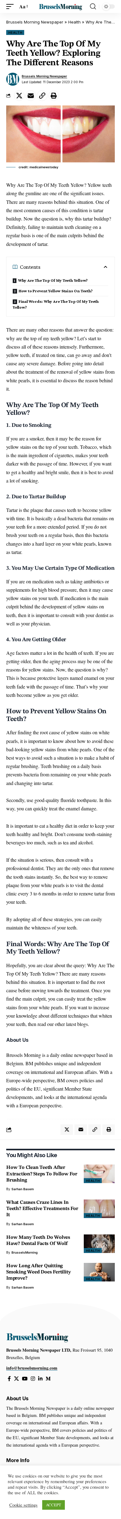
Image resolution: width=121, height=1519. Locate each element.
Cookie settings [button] (23, 1505)
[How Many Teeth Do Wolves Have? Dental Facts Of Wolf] (99, 1243)
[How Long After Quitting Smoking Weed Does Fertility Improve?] (99, 1272)
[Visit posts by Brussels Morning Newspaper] (12, 79)
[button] (11, 6)
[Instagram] (33, 1379)
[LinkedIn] (40, 1379)
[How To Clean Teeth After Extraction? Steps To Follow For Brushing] (99, 1174)
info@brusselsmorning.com (31, 1368)
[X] (16, 1379)
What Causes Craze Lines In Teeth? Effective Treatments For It (42, 1208)
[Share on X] (19, 95)
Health (74, 21)
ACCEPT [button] (53, 1505)
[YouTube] (24, 1379)
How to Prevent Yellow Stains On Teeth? (56, 290)
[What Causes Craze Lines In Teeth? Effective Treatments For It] (99, 1208)
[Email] (30, 95)
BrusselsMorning (24, 1252)
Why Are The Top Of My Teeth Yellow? (53, 280)
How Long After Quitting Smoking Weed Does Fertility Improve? (38, 1272)
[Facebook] (9, 1379)
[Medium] (48, 1379)
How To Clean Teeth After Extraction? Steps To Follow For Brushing (41, 1173)
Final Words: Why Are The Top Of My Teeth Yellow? (56, 304)
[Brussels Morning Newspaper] (60, 6)
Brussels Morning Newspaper (34, 21)
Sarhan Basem (22, 1189)
